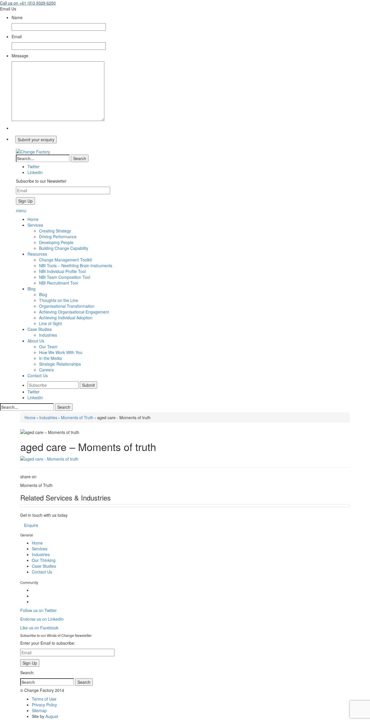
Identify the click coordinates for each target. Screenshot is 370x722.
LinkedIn (35, 397)
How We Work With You (60, 352)
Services (39, 548)
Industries (48, 335)
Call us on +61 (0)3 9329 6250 (28, 3)
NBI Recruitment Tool (58, 283)
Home (30, 417)
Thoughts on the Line (58, 300)
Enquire (31, 525)
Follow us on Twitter (38, 610)
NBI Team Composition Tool (64, 277)
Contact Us (42, 572)
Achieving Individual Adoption (65, 317)
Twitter (33, 392)
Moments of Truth (77, 417)
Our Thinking (44, 560)
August (51, 716)
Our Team (48, 346)
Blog (43, 294)
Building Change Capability (63, 248)
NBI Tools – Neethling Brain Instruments (75, 265)
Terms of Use (44, 699)
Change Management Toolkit (65, 260)
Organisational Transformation (67, 306)
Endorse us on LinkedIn (42, 619)
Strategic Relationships (60, 364)
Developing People (56, 242)
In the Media (50, 358)
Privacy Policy (44, 705)
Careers (46, 370)
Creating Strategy (55, 231)
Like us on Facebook (39, 628)
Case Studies (44, 566)
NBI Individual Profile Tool (62, 271)
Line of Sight (50, 323)
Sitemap (39, 710)
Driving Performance (58, 236)
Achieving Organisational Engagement (74, 312)
